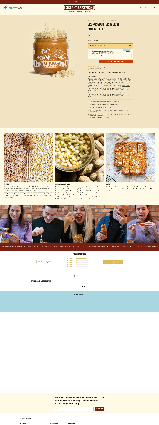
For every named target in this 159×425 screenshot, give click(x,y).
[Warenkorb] (154, 7)
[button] (72, 12)
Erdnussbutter (97, 21)
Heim (89, 21)
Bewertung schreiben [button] (113, 262)
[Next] (154, 2)
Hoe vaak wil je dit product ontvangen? (102, 53)
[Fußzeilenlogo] (26, 418)
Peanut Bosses (126, 85)
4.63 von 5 (47, 261)
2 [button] (77, 276)
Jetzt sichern (99, 409)
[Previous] (5, 2)
